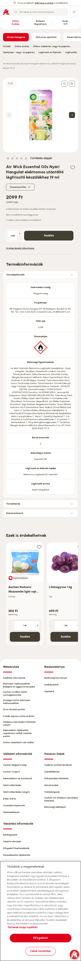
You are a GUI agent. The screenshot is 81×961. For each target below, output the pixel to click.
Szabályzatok (51, 684)
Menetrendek (51, 785)
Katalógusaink (10, 834)
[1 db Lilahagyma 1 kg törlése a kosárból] (53, 625)
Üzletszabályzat (11, 812)
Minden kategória (16, 37)
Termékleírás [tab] (13, 503)
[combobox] (39, 12)
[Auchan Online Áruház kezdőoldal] (6, 12)
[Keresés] (16, 12)
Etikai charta (9, 798)
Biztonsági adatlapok (55, 807)
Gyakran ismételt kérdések (58, 765)
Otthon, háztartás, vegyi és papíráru (51, 46)
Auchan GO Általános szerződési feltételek (61, 799)
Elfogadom (40, 938)
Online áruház (22, 46)
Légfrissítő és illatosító (50, 52)
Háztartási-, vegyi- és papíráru (19, 52)
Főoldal (7, 46)
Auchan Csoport (11, 771)
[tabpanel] (40, 387)
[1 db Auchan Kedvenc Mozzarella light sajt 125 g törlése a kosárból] (12, 625)
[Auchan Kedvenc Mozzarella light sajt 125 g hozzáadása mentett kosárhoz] (39, 546)
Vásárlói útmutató (12, 841)
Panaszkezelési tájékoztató (16, 855)
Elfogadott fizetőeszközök (16, 848)
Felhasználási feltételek (56, 778)
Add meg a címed (44, 3)
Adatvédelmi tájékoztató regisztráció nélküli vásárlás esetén (17, 733)
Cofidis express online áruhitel (18, 716)
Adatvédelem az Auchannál (17, 778)
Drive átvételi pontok (14, 709)
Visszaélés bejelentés (14, 805)
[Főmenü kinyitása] (74, 12)
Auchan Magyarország (14, 765)
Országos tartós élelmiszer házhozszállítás (17, 702)
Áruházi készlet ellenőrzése (20, 248)
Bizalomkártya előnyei (55, 678)
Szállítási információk (14, 678)
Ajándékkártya (51, 771)
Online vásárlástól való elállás (18, 742)
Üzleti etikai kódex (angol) (16, 792)
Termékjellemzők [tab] (15, 274)
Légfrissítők (71, 52)
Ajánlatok (49, 691)
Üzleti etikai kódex (12, 785)
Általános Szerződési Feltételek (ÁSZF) (19, 723)
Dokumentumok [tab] (14, 513)
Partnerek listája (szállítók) (23, 927)
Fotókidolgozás (52, 792)
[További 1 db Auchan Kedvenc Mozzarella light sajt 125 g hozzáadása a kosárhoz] (38, 625)
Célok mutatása (40, 951)
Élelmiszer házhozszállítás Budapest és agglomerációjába (19, 685)
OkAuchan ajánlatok (46, 37)
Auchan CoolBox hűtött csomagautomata (15, 693)
